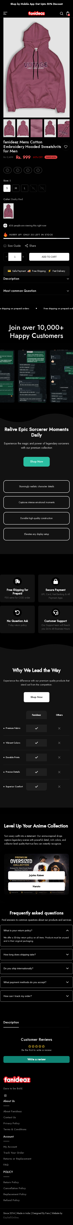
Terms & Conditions (14, 1129)
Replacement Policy (14, 1194)
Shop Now (36, 462)
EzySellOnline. (11, 1217)
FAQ (5, 1165)
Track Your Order (13, 1153)
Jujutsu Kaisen (36, 875)
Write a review (36, 1059)
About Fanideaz (12, 1111)
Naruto (36, 886)
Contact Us (9, 1117)
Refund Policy (11, 1200)
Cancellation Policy (14, 1188)
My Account (10, 1147)
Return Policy (11, 1182)
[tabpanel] (10, 128)
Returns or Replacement (17, 1159)
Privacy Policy (11, 1123)
